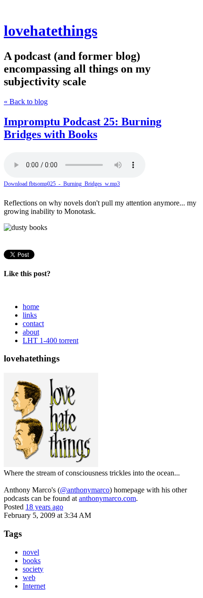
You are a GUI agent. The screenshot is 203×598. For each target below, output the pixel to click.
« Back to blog (26, 102)
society (33, 569)
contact (33, 323)
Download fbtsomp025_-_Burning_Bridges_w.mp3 (62, 183)
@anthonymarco (85, 490)
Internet (34, 586)
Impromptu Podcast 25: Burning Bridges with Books (82, 127)
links (30, 315)
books (32, 561)
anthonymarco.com (107, 498)
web (29, 577)
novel (31, 552)
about (31, 332)
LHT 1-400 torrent (50, 340)
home (31, 307)
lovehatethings (50, 30)
